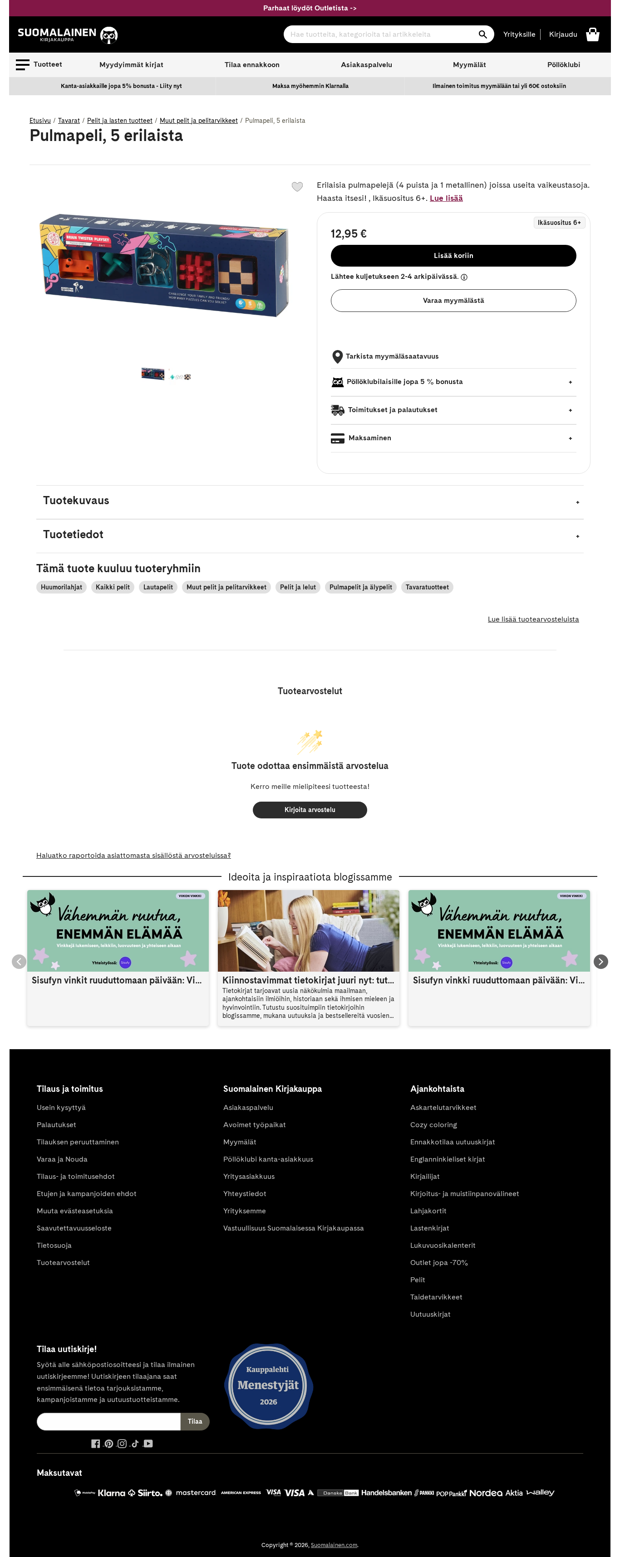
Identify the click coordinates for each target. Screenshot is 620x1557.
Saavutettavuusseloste (74, 1228)
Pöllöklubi (564, 64)
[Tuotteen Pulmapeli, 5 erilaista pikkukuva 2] (180, 374)
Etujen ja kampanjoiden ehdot (87, 1193)
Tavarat (69, 120)
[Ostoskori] (593, 33)
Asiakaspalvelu (366, 64)
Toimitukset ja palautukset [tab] (392, 409)
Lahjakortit (428, 1211)
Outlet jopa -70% (439, 1262)
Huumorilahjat (61, 587)
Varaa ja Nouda (62, 1159)
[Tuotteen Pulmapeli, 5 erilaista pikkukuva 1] (153, 374)
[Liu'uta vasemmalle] (19, 961)
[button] (39, 65)
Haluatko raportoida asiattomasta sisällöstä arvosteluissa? (133, 855)
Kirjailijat (425, 1176)
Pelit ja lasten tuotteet (120, 120)
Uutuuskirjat (430, 1314)
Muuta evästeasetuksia (75, 1211)
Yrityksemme (244, 1211)
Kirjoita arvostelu (310, 809)
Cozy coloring (433, 1124)
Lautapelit (158, 587)
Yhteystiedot (244, 1193)
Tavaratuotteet (427, 587)
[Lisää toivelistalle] (297, 186)
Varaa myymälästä (453, 300)
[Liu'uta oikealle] (601, 961)
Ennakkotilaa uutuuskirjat (452, 1142)
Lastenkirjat (429, 1228)
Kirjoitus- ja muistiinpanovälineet (464, 1193)
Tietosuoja (54, 1245)
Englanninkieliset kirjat (447, 1159)
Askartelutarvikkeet (443, 1107)
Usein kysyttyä (61, 1107)
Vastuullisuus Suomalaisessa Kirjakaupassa (293, 1228)
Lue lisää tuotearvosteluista (533, 619)
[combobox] (389, 34)
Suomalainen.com (334, 1545)
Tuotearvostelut (63, 1262)
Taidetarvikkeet (436, 1297)
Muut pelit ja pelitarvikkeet (199, 120)
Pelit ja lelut (298, 587)
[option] (121, 86)
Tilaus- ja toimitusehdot (76, 1176)
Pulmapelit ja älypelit (361, 587)
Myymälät (469, 64)
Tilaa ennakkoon (252, 64)
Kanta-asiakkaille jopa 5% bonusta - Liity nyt (121, 86)
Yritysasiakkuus (249, 1176)
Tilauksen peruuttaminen (78, 1142)
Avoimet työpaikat (254, 1124)
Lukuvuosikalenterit (443, 1245)
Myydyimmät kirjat (131, 64)
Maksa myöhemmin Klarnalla (310, 86)
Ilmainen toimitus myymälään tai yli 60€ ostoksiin (499, 86)
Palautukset (56, 1124)
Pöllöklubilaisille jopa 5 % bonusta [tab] (405, 381)
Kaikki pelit (113, 587)
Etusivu (40, 120)
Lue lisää (446, 198)
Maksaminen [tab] (369, 437)
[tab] (310, 502)
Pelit (417, 1279)
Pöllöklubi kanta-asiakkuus (268, 1159)
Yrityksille (519, 34)
